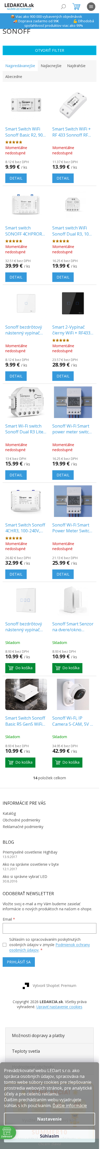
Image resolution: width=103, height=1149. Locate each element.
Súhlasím (49, 1136)
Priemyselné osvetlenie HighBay (30, 852)
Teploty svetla (26, 1051)
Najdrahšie (76, 65)
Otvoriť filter (49, 50)
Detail (16, 178)
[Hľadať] (63, 6)
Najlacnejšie (51, 65)
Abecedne (13, 76)
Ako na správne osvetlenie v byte (31, 864)
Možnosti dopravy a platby (38, 1035)
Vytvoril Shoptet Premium (54, 985)
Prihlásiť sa (19, 961)
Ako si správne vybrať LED (25, 876)
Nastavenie (49, 1119)
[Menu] (91, 6)
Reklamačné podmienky (23, 826)
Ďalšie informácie (70, 1105)
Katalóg (9, 813)
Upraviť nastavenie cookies (59, 1006)
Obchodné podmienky (21, 819)
